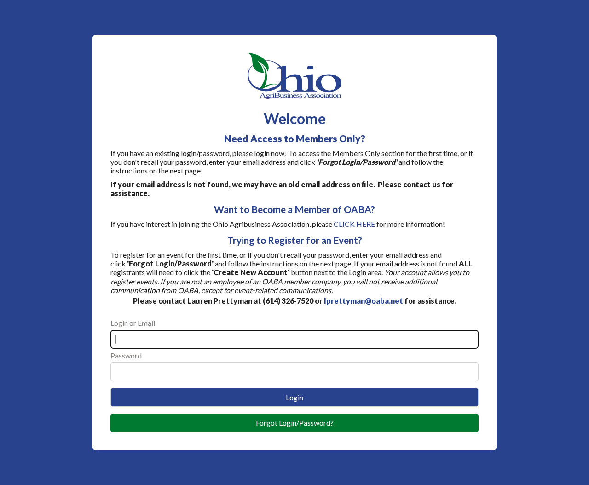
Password (126, 355)
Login (294, 397)
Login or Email (132, 322)
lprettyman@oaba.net (363, 300)
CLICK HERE (354, 223)
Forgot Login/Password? (295, 422)
